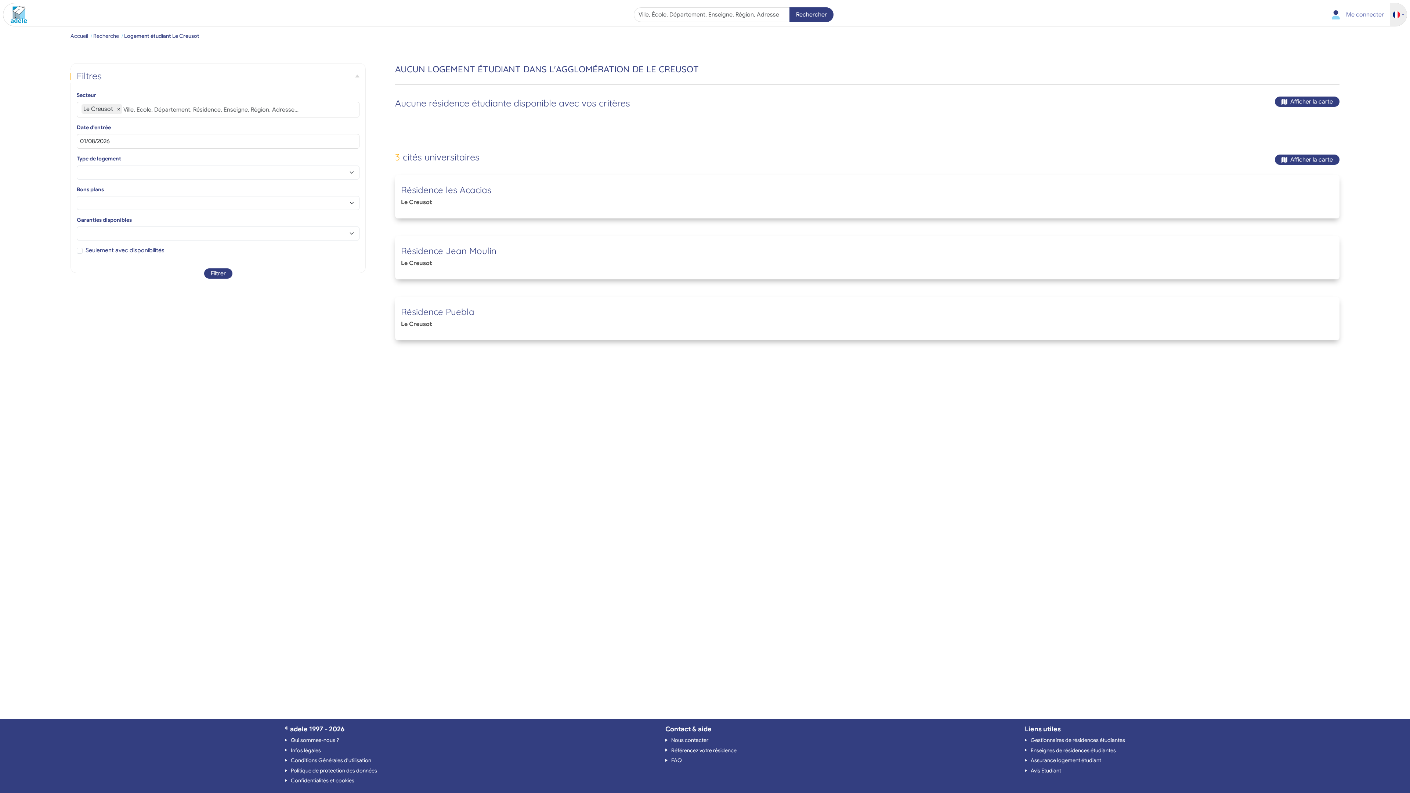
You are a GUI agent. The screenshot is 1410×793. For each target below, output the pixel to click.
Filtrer (218, 273)
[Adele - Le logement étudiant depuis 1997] (16, 14)
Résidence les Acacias (446, 189)
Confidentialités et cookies (322, 780)
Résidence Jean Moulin (448, 250)
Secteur (86, 95)
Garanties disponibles (104, 220)
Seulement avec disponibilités (125, 250)
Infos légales (306, 750)
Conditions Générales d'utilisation (331, 760)
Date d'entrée (94, 127)
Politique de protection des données (334, 770)
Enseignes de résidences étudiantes (1073, 750)
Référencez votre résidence (704, 750)
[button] (1398, 15)
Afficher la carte (1311, 101)
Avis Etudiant (1046, 770)
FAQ (676, 760)
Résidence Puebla (437, 311)
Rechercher (811, 14)
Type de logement (99, 158)
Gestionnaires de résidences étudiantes (1078, 740)
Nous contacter (689, 740)
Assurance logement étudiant (1066, 760)
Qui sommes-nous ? (315, 740)
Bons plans (90, 189)
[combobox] (713, 14)
